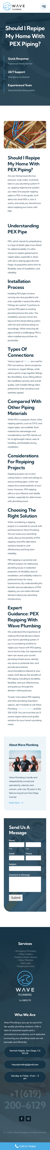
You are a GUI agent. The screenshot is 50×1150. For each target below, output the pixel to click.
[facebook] (21, 1118)
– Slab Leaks (25, 963)
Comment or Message (20, 874)
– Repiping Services (25, 966)
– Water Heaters (25, 954)
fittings (26, 361)
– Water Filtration (25, 960)
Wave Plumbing (25, 708)
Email (12, 853)
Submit (16, 897)
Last (27, 849)
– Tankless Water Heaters (25, 957)
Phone (29, 853)
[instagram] (28, 1118)
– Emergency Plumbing (25, 951)
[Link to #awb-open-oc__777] (43, 6)
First (10, 849)
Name (12, 840)
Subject (13, 864)
